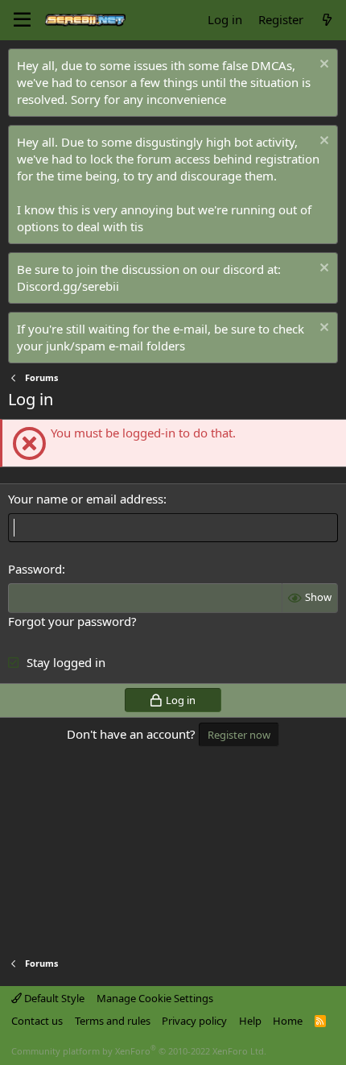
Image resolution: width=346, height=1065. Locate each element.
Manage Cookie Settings (155, 998)
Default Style (53, 998)
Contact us (37, 1020)
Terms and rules (112, 1020)
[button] (22, 20)
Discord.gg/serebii (68, 286)
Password (35, 569)
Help (250, 1020)
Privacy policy (194, 1020)
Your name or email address (85, 499)
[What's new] (327, 20)
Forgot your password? (72, 621)
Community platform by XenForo (138, 1051)
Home (288, 1020)
